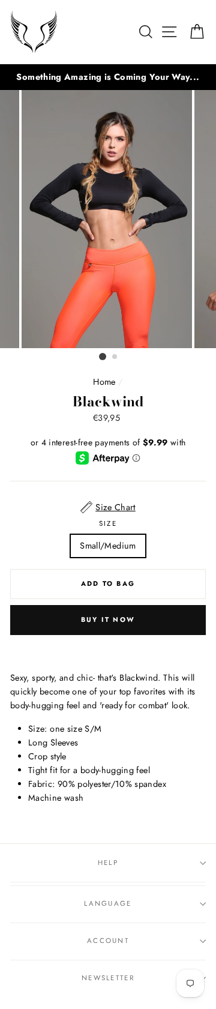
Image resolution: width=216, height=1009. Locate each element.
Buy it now (108, 619)
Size (108, 523)
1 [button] (102, 356)
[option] (108, 77)
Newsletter (108, 978)
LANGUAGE (108, 903)
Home (104, 382)
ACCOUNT (108, 940)
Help (108, 862)
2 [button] (115, 357)
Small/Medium (108, 546)
